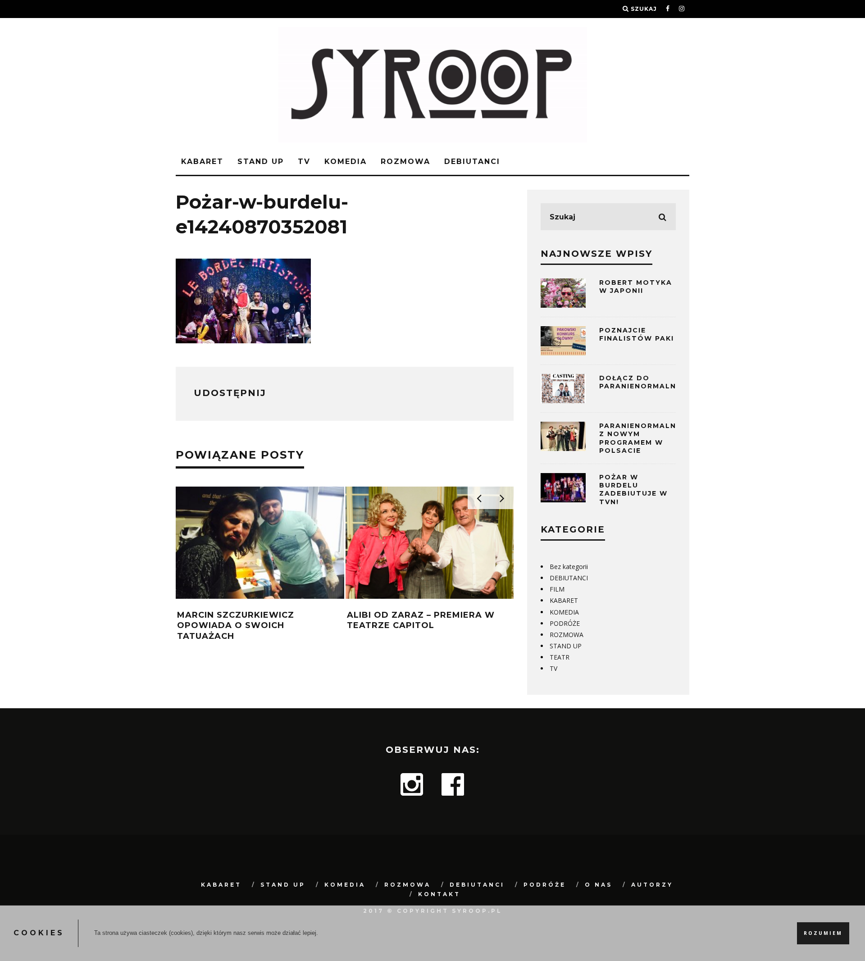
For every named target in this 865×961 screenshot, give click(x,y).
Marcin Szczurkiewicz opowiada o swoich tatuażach (235, 625)
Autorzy (652, 884)
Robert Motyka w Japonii (635, 286)
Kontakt (439, 894)
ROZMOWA (405, 161)
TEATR (559, 657)
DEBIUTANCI (472, 161)
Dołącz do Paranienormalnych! (647, 382)
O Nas (598, 884)
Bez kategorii (569, 566)
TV (304, 161)
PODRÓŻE (565, 623)
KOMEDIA (345, 161)
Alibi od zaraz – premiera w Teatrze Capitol (421, 620)
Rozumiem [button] (823, 933)
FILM (557, 589)
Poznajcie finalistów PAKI (636, 334)
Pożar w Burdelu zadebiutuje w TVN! (633, 489)
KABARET (202, 161)
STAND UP (260, 161)
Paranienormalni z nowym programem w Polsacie (639, 438)
